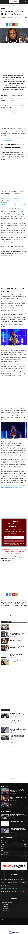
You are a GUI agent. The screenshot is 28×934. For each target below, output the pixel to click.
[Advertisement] (14, 59)
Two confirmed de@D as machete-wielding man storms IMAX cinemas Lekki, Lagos (18, 729)
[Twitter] (10, 24)
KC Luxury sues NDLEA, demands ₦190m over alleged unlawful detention (17, 654)
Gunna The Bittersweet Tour (7, 560)
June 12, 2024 (20, 208)
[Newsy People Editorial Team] (2, 17)
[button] (2, 2)
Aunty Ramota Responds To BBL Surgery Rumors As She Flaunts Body (7, 604)
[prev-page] (2, 667)
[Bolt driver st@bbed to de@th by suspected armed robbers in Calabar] (5, 715)
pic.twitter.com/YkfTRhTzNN (13, 204)
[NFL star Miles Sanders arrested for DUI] (5, 805)
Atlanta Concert (8, 558)
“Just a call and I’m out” (15, 625)
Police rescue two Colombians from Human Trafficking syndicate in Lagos (18, 736)
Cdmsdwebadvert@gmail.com (13, 888)
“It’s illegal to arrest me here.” (16, 720)
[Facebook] (7, 24)
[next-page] (4, 667)
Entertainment (7, 5)
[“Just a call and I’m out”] (5, 627)
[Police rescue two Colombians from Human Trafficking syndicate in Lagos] (5, 737)
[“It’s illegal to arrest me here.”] (5, 722)
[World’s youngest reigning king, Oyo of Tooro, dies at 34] (5, 648)
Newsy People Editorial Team (10, 17)
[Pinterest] (13, 24)
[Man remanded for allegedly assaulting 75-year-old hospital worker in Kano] (5, 791)
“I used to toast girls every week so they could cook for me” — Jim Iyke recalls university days (18, 633)
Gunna (13, 296)
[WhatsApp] (16, 24)
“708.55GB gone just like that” (16, 660)
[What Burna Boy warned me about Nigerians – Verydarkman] (5, 641)
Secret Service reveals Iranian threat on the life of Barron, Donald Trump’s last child (18, 797)
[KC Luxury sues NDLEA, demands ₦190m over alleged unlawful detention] (5, 655)
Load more (13, 742)
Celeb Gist (13, 5)
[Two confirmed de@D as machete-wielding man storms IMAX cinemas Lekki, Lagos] (5, 730)
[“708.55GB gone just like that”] (5, 662)
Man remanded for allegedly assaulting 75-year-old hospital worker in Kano (17, 790)
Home (2, 5)
